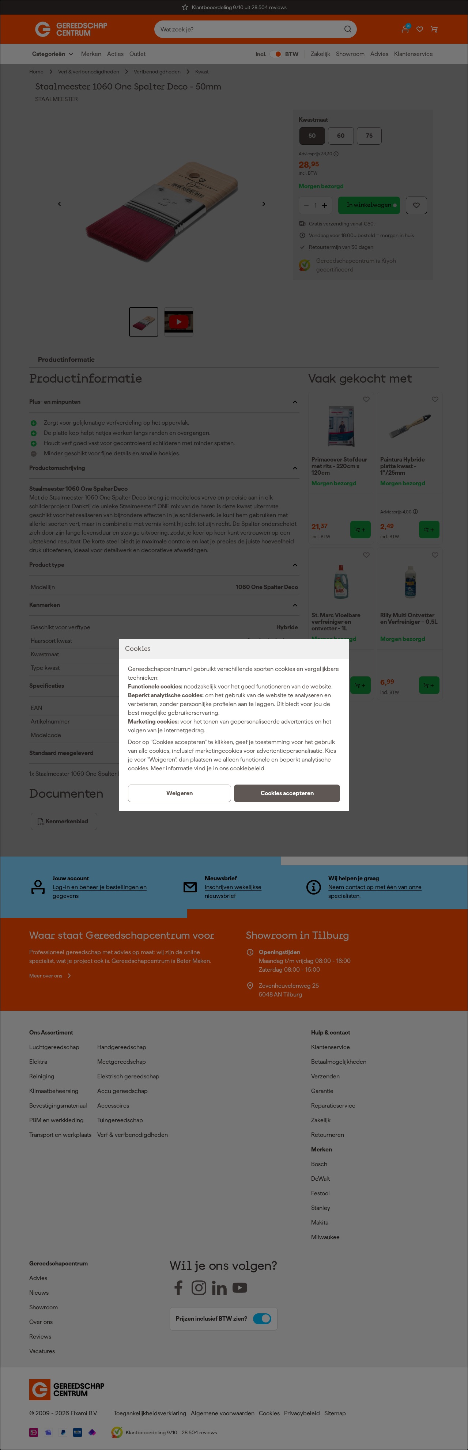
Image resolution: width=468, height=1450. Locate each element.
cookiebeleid (247, 768)
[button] (287, 793)
